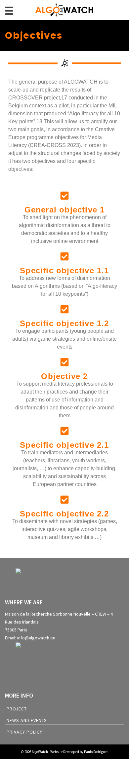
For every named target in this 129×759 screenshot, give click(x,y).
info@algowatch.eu (36, 638)
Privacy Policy (24, 732)
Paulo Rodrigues (96, 751)
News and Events (27, 720)
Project (17, 709)
